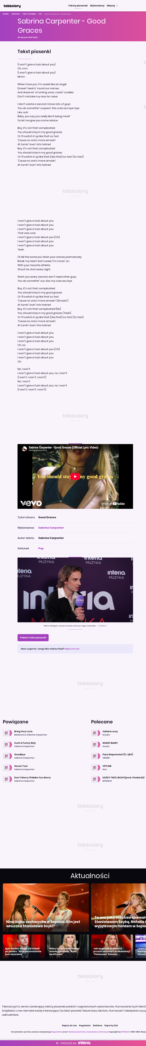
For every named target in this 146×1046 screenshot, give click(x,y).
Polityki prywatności (76, 1032)
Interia (6, 14)
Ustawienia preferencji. (97, 1032)
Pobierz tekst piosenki (33, 637)
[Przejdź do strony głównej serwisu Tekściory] (12, 5)
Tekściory (15, 14)
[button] (78, 5)
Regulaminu (56, 1032)
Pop (40, 14)
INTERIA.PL (125, 1032)
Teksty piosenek (29, 14)
